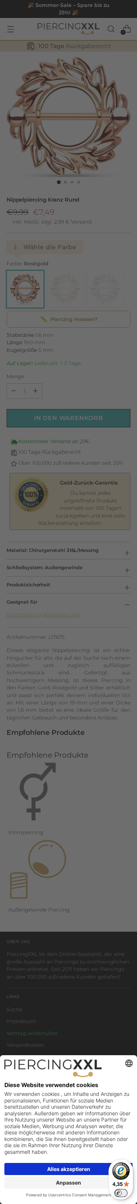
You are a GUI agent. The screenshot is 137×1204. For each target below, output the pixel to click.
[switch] (121, 1193)
